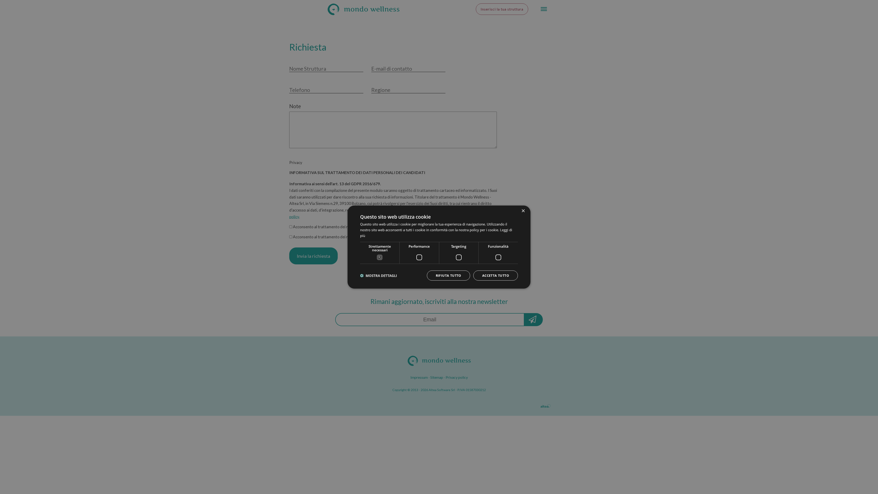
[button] (378, 275)
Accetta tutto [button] (495, 275)
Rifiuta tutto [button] (448, 275)
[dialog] (439, 247)
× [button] (523, 211)
